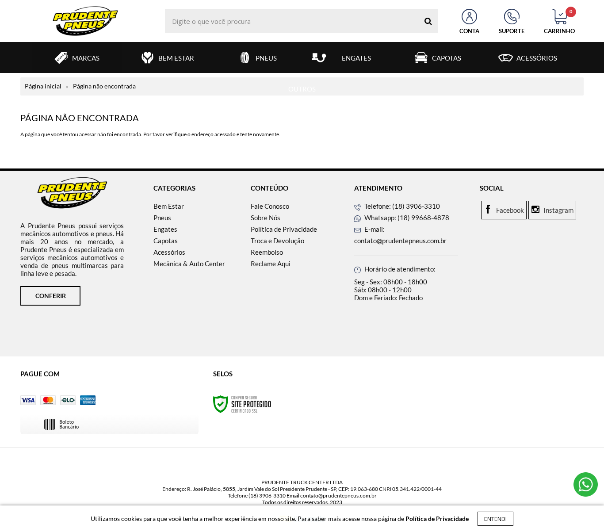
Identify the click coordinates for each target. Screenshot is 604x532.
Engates (165, 229)
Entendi (495, 519)
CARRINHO (559, 21)
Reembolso (267, 252)
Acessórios (169, 252)
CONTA (469, 30)
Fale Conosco (270, 206)
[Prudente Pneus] (85, 21)
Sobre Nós (265, 218)
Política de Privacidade (284, 229)
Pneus (162, 218)
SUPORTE (511, 30)
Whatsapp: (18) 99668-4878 (406, 218)
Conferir (50, 295)
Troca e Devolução (277, 241)
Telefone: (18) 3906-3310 (401, 206)
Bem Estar (168, 206)
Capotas (165, 241)
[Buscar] (428, 21)
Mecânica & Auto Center (189, 264)
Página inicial (43, 86)
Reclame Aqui (271, 264)
